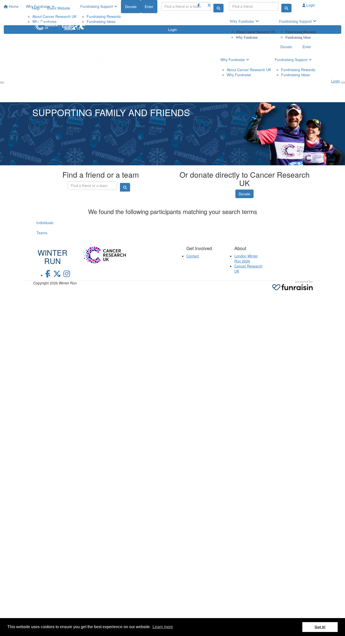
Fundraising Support (295, 21)
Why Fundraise (242, 21)
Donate (244, 193)
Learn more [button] (163, 627)
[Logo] (60, 25)
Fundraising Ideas (298, 37)
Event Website (58, 8)
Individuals (44, 222)
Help (36, 8)
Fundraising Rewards (300, 32)
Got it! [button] (320, 627)
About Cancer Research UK (255, 32)
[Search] (286, 8)
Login (310, 5)
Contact (192, 255)
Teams (41, 232)
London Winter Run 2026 (246, 258)
